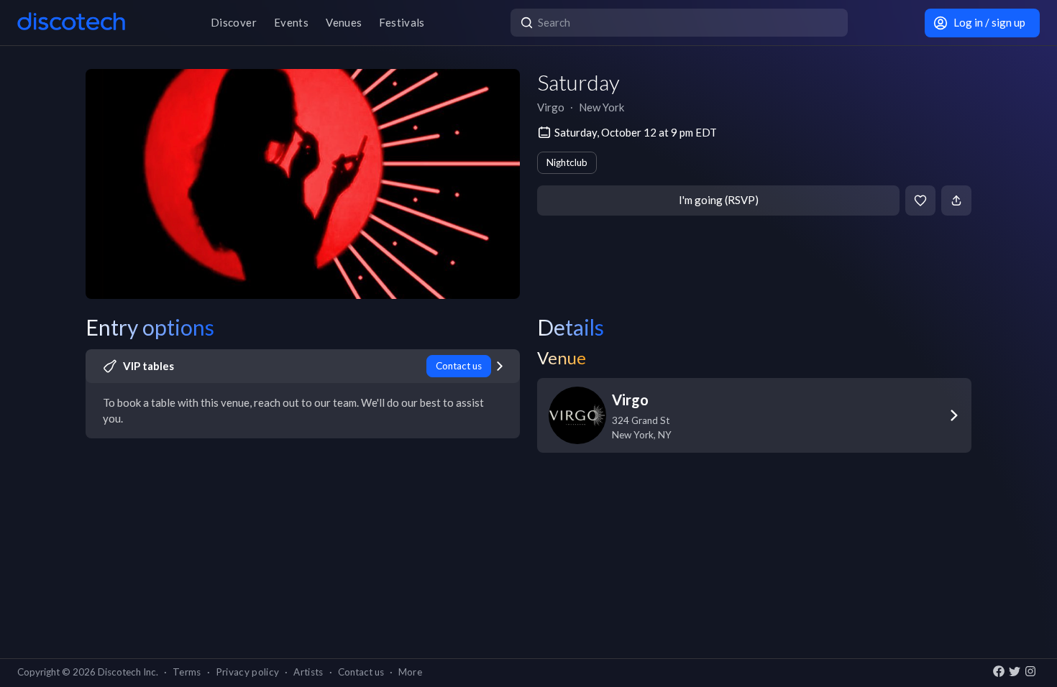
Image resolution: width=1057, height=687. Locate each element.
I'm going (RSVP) (719, 199)
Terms (187, 672)
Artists (308, 672)
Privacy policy (248, 672)
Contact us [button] (361, 672)
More (410, 672)
